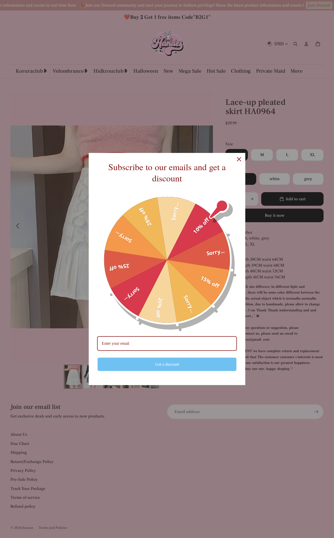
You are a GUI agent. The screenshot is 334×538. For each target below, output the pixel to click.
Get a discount (167, 364)
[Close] (239, 159)
